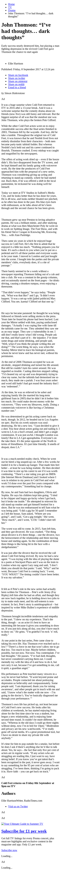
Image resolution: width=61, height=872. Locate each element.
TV (10, 7)
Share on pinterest (17, 81)
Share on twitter (16, 78)
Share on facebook (18, 75)
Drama (11, 10)
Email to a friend (17, 87)
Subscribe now (9, 850)
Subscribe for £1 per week (24, 831)
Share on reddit (16, 84)
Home (11, 4)
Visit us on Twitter (18, 806)
